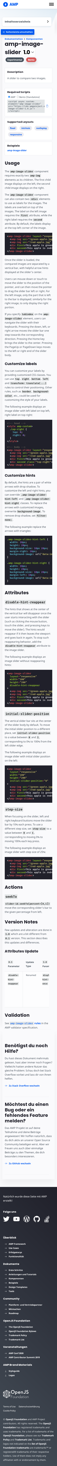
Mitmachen (15, 1309)
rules (25, 1023)
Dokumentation (14, 38)
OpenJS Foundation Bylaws (22, 1331)
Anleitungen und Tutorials (22, 1274)
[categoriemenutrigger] (17, 32)
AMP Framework (17, 1243)
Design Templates (18, 1287)
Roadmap (14, 1313)
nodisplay (41, 128)
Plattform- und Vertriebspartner (25, 1304)
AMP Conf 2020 (16, 1353)
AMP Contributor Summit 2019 (24, 1357)
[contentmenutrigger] (27, 22)
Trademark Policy (18, 1335)
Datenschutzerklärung (29, 1406)
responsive (16, 134)
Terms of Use (9, 1406)
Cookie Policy (9, 1410)
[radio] (9, 97)
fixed (12, 128)
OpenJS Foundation (16, 1419)
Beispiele (13, 1282)
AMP (13, 97)
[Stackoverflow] (47, 1219)
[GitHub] (37, 1219)
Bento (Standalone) (29, 97)
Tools (11, 1291)
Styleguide (14, 1371)
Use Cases (14, 1248)
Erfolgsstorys (15, 1252)
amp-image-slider (17, 150)
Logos (12, 1375)
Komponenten (34, 38)
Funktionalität (16, 1256)
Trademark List (16, 1339)
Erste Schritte (16, 1270)
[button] (51, 4)
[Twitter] (6, 1219)
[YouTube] (16, 1219)
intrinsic (25, 128)
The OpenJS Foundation (21, 1326)
